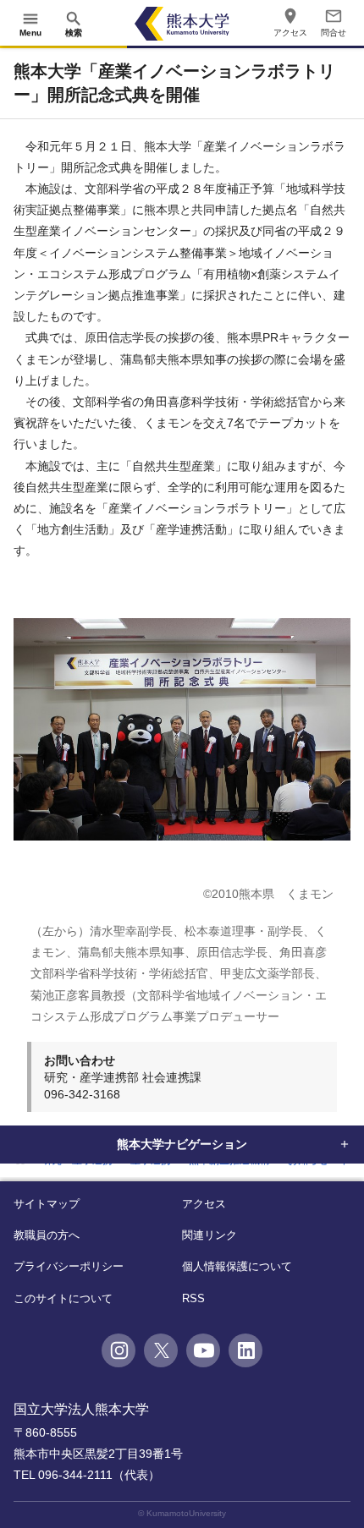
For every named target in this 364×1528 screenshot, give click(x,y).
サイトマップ (47, 1203)
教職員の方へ (47, 1235)
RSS (193, 1298)
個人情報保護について (237, 1266)
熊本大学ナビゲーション (182, 1144)
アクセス (204, 1203)
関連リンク (209, 1235)
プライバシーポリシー (69, 1266)
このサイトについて (63, 1298)
